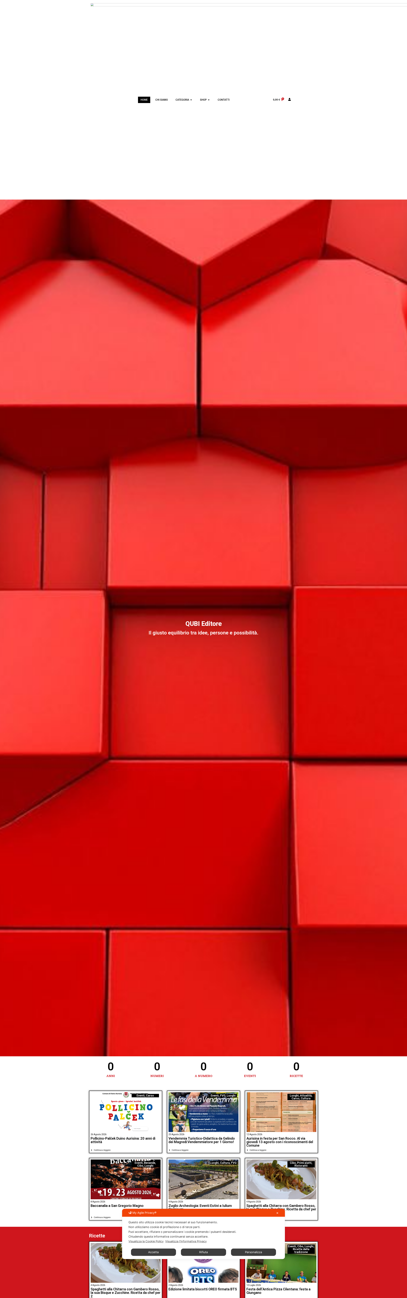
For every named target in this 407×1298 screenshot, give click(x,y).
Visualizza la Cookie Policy (146, 1241)
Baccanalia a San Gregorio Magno (117, 1206)
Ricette (97, 1236)
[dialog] (203, 1234)
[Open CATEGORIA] (191, 100)
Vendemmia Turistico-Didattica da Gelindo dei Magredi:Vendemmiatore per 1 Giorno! (202, 1140)
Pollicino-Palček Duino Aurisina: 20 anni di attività (123, 1140)
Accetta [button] (153, 1252)
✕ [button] (277, 1213)
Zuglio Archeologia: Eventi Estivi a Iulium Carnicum (200, 1207)
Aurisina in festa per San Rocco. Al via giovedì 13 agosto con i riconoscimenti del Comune (279, 1141)
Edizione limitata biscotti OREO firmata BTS (203, 1289)
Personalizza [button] (253, 1252)
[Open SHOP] (208, 100)
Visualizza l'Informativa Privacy (186, 1241)
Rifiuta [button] (203, 1252)
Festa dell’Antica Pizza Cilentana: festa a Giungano (278, 1291)
